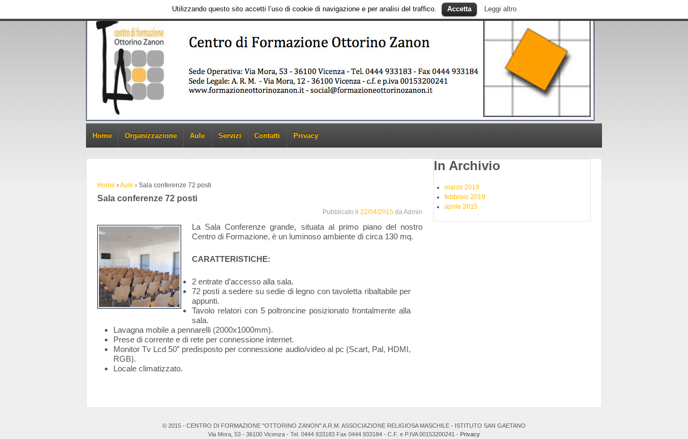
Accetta (459, 9)
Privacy (305, 135)
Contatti (267, 135)
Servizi (229, 135)
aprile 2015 (461, 206)
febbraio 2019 (465, 197)
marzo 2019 (462, 187)
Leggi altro (500, 9)
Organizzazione (151, 135)
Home (102, 135)
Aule (197, 135)
